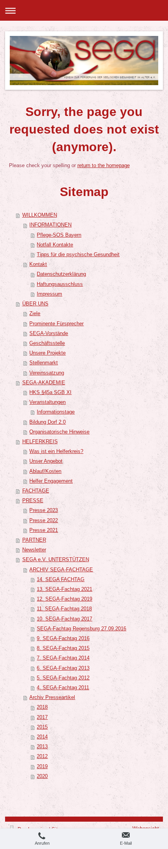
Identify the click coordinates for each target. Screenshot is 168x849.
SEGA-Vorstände (48, 333)
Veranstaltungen (47, 402)
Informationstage (56, 412)
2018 (42, 707)
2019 (42, 766)
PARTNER (34, 540)
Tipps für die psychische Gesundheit (78, 254)
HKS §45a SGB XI (50, 392)
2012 (42, 756)
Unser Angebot (46, 461)
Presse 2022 (43, 520)
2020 (42, 776)
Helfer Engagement (51, 481)
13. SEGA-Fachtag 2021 (64, 589)
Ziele (34, 313)
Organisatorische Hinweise (59, 432)
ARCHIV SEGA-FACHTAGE (61, 570)
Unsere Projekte (47, 353)
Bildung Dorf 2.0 (47, 422)
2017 (42, 717)
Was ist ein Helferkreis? (56, 451)
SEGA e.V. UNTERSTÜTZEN (55, 559)
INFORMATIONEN (50, 225)
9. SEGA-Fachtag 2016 (63, 638)
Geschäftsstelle (47, 343)
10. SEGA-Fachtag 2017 (64, 619)
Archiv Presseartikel (52, 697)
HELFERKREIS (40, 441)
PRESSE (32, 500)
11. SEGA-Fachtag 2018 (64, 609)
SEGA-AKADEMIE (43, 382)
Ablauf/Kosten (45, 471)
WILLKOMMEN (39, 215)
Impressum (49, 294)
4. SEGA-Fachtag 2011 (63, 687)
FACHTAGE (35, 491)
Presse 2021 (43, 530)
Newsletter (34, 550)
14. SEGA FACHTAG (60, 579)
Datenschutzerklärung (61, 274)
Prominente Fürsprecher (56, 323)
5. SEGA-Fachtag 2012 (63, 678)
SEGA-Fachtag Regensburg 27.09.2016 (81, 628)
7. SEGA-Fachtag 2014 (63, 658)
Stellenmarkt (43, 363)
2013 (42, 746)
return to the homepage (103, 165)
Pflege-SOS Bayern (59, 235)
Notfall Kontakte (55, 245)
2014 (42, 737)
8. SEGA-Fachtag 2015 (63, 648)
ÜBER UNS (35, 304)
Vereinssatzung (46, 373)
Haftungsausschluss (60, 284)
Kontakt (38, 264)
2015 (42, 727)
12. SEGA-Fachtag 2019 (64, 599)
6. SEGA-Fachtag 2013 (63, 668)
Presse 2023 (43, 510)
